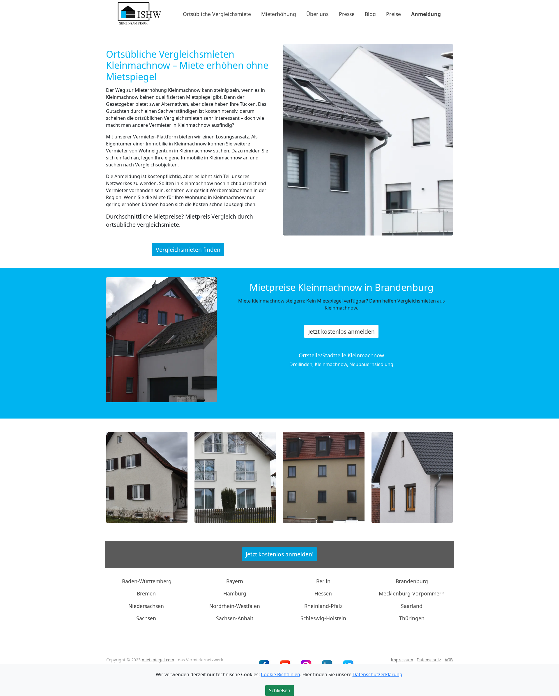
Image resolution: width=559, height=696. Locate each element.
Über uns (317, 13)
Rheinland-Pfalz (323, 605)
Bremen (146, 593)
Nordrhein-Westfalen (234, 605)
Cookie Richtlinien (280, 674)
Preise (393, 13)
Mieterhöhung (278, 13)
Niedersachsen (146, 605)
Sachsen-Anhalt (234, 618)
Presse (347, 13)
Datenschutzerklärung (377, 674)
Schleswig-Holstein (323, 618)
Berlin (323, 581)
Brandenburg (412, 581)
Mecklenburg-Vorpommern (412, 593)
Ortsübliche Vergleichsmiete (217, 13)
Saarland (411, 605)
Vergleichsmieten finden (188, 249)
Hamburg (234, 593)
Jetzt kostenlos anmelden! (280, 554)
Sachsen (146, 618)
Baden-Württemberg (146, 581)
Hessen (323, 593)
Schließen (279, 690)
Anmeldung (426, 13)
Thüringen (411, 618)
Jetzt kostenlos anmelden (341, 331)
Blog (370, 13)
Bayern (234, 581)
